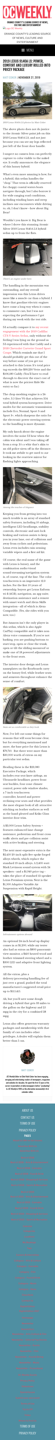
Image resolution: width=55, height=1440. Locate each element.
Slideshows (28, 1386)
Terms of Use (27, 1123)
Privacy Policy (27, 1130)
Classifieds (27, 1295)
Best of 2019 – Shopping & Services (29, 1214)
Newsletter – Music (29, 1362)
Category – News (27, 1289)
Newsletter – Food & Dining (29, 1357)
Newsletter (27, 1323)
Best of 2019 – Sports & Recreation (29, 1219)
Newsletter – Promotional (29, 1368)
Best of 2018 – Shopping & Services (29, 1179)
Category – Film (27, 1272)
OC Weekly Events (27, 1375)
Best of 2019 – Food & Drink (29, 1208)
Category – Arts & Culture (27, 1260)
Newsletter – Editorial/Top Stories (29, 1339)
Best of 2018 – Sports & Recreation (29, 1185)
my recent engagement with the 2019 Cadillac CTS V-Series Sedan (25, 331)
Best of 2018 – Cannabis (29, 1168)
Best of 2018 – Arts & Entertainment (29, 1162)
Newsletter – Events (29, 1345)
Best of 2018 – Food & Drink (29, 1174)
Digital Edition (27, 1306)
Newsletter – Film (29, 1351)
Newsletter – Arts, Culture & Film (29, 1334)
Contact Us (27, 1117)
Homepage (27, 1317)
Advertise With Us (27, 1146)
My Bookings (29, 1242)
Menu (30, 50)
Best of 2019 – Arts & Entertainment (29, 1196)
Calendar (27, 1226)
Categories (29, 1231)
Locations (29, 1236)
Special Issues (27, 1392)
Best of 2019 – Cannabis (29, 1202)
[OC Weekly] (12, 28)
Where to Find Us (27, 1420)
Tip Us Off (27, 1409)
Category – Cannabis (27, 1266)
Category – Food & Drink (27, 1277)
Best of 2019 (27, 1192)
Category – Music (27, 1283)
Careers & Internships (27, 1255)
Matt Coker (9, 77)
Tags (29, 1248)
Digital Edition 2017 (29, 1311)
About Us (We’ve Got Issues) (27, 1140)
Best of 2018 (27, 1157)
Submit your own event (28, 1398)
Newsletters (27, 1329)
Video (27, 1415)
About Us (27, 1110)
